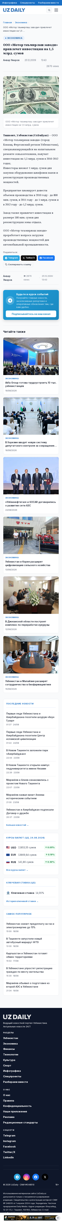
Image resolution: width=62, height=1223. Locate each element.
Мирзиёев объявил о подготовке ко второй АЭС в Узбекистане (28, 985)
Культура (9, 1060)
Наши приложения (15, 1111)
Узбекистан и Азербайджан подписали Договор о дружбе (30, 811)
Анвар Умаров (11, 60)
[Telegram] (17, 1177)
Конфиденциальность (17, 1106)
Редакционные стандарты (20, 1122)
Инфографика (9, 2)
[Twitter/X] (45, 1177)
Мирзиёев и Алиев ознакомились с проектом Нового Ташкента (27, 781)
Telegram (13, 258)
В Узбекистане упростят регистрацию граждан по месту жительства (29, 970)
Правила (8, 1100)
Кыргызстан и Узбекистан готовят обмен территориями (26, 955)
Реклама (8, 1117)
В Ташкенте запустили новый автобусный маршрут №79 (24, 940)
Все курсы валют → (17, 870)
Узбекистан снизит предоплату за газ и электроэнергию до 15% (30, 925)
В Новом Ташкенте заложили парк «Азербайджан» (27, 752)
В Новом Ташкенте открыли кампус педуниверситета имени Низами (27, 767)
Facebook (48, 258)
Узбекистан (10, 1038)
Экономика (21, 22)
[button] (49, 10)
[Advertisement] (31, 1217)
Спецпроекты (27, 2)
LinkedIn (8, 1157)
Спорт (7, 1065)
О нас (6, 1095)
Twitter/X (30, 258)
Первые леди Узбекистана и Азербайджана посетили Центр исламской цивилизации (25, 735)
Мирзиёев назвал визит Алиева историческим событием (25, 796)
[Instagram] (26, 1177)
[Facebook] (35, 1177)
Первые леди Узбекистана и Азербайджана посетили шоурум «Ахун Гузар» (30, 717)
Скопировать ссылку (19, 264)
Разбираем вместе (48, 2)
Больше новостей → (17, 825)
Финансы (9, 1049)
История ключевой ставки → (22, 901)
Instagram (9, 1141)
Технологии (10, 1054)
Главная (7, 22)
